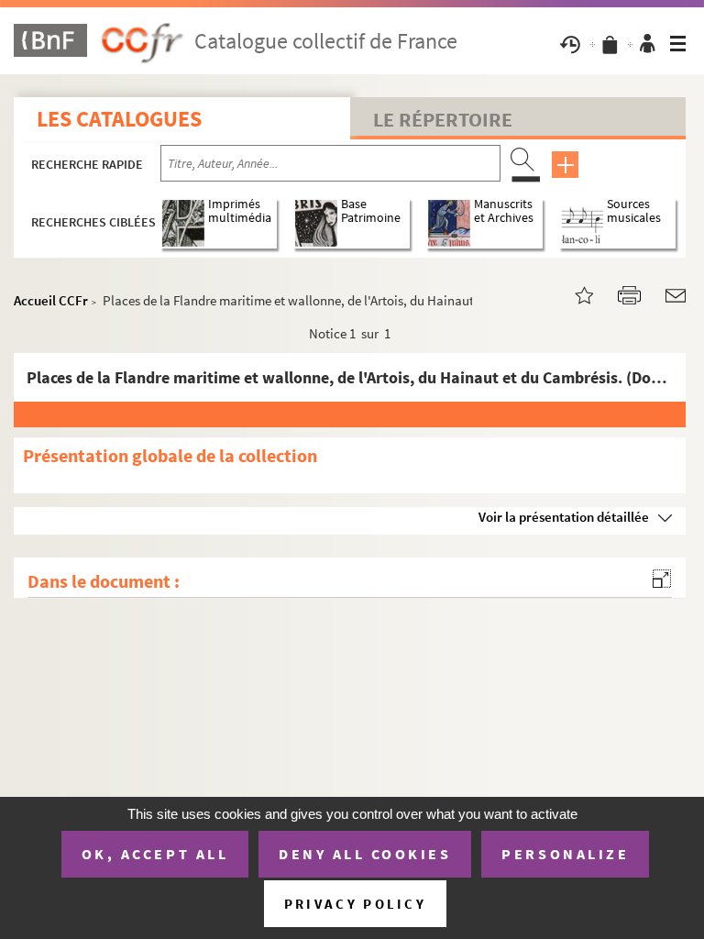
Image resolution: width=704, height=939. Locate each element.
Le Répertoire (442, 119)
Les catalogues (119, 119)
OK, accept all (155, 854)
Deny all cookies (365, 854)
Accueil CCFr (51, 300)
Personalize (565, 854)
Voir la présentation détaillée (563, 516)
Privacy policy (355, 903)
